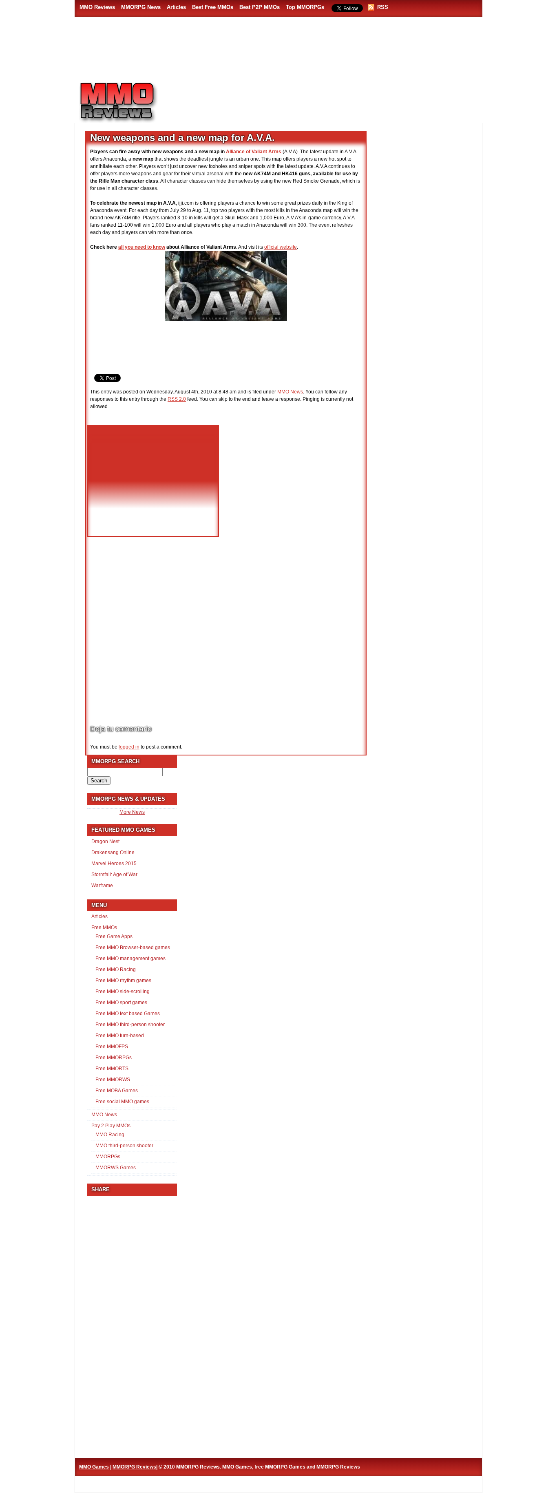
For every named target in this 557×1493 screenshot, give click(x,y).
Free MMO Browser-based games (132, 947)
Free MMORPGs (113, 1057)
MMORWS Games (115, 1168)
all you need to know (141, 247)
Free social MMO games (122, 1101)
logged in (129, 747)
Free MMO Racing (115, 969)
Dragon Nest (105, 841)
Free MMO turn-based (119, 1035)
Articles (176, 7)
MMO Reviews (97, 7)
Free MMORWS (112, 1079)
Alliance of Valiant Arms (253, 152)
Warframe (102, 885)
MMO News (290, 392)
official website (280, 247)
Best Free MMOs (212, 7)
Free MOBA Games (116, 1090)
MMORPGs (107, 1157)
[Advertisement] (325, 98)
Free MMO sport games (121, 1002)
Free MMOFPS (111, 1046)
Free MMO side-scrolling (122, 991)
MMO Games (94, 1467)
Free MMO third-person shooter (130, 1024)
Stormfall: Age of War (114, 874)
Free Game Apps (114, 936)
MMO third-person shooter (124, 1145)
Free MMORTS (111, 1068)
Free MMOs (104, 927)
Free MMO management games (130, 958)
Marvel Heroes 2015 (114, 863)
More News (132, 812)
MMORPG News (141, 7)
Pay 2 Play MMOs (110, 1126)
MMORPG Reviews (130, 102)
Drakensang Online (113, 852)
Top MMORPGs (305, 7)
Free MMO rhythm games (123, 980)
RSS (382, 7)
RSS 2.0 (177, 399)
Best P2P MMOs (259, 7)
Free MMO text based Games (127, 1013)
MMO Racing (109, 1134)
